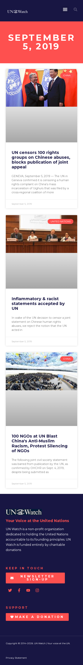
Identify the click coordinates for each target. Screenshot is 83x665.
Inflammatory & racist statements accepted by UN (38, 303)
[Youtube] (28, 590)
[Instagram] (37, 590)
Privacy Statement (16, 657)
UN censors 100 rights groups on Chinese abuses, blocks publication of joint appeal (41, 160)
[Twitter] (10, 590)
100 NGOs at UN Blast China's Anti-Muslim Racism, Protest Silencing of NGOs (40, 443)
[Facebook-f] (19, 590)
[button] (65, 9)
